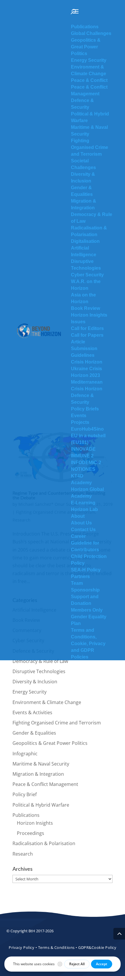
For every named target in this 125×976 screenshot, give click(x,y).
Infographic (25, 753)
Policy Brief (24, 794)
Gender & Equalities (34, 733)
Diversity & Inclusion (34, 681)
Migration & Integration (38, 774)
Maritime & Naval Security (40, 764)
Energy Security (29, 692)
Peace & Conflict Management (45, 784)
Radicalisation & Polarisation (43, 843)
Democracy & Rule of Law (40, 661)
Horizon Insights (35, 823)
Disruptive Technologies (38, 671)
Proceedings (30, 833)
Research (22, 854)
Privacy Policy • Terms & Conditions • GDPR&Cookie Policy (62, 947)
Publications (26, 815)
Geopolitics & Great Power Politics (50, 743)
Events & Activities (32, 712)
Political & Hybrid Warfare (40, 805)
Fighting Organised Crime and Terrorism (56, 722)
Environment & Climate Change (46, 702)
